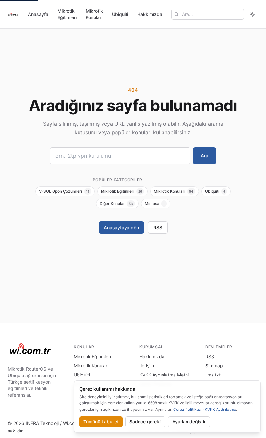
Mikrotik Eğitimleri (67, 14)
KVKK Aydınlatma (220, 409)
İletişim (146, 365)
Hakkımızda (149, 14)
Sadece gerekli (145, 421)
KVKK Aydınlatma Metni (164, 374)
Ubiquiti (120, 14)
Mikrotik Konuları (94, 14)
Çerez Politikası (187, 409)
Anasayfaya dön (121, 227)
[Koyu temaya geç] (252, 14)
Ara (204, 155)
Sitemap (214, 365)
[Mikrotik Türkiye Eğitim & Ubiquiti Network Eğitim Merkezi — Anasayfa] (13, 14)
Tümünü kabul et (101, 421)
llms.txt (213, 374)
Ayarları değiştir (189, 421)
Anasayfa (38, 14)
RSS (157, 227)
